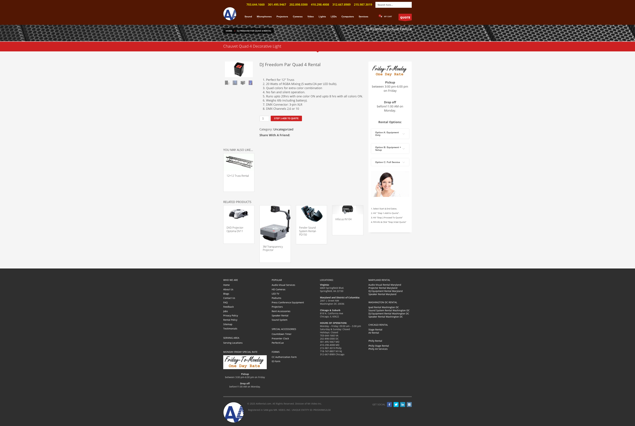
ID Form (276, 361)
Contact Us (229, 298)
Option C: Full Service (387, 162)
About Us (228, 289)
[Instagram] (409, 404)
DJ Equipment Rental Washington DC (388, 313)
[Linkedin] (402, 404)
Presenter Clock (280, 338)
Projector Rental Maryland (382, 287)
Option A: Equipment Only (387, 133)
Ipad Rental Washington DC (383, 307)
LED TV (275, 293)
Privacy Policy (230, 315)
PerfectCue (278, 342)
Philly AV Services (378, 348)
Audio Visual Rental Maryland (384, 284)
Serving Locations (233, 342)
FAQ (225, 302)
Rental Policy (230, 319)
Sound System (279, 319)
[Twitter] (396, 404)
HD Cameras (278, 289)
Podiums (276, 298)
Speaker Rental (280, 315)
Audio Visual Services (283, 284)
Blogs (226, 293)
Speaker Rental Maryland (382, 294)
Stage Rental (375, 329)
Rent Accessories (281, 311)
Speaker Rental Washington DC (385, 316)
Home (226, 284)
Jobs (225, 311)
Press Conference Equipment (288, 302)
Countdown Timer (282, 334)
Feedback (228, 306)
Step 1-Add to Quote (286, 118)
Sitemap (227, 324)
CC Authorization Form (284, 357)
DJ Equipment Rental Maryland (385, 291)
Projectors (277, 306)
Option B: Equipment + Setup (388, 148)
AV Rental (373, 332)
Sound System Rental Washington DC (389, 310)
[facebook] (389, 404)
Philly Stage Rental (378, 345)
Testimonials (230, 328)
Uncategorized (283, 129)
